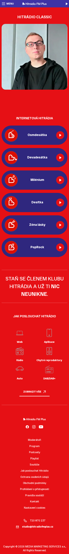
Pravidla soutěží (34, 495)
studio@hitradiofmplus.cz (37, 526)
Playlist (34, 458)
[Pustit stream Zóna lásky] (60, 225)
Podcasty (34, 452)
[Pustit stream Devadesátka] (60, 158)
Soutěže (34, 464)
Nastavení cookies (34, 508)
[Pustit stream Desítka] (60, 203)
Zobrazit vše (32, 391)
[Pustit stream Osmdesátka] (60, 135)
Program (34, 446)
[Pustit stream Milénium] (60, 180)
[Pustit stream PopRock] (60, 247)
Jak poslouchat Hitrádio (34, 470)
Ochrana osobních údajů (34, 477)
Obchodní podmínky (34, 483)
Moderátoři (34, 440)
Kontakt (34, 501)
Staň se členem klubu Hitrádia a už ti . (34, 286)
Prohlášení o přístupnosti (34, 489)
